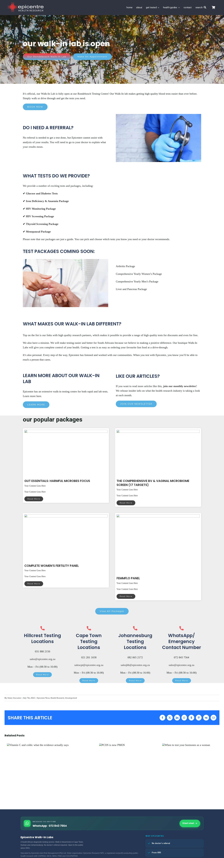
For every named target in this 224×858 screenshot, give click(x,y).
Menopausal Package (38, 231)
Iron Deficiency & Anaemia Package (47, 201)
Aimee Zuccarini (14, 698)
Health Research (57, 698)
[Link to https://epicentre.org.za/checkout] (213, 8)
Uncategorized (71, 698)
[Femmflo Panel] (158, 516)
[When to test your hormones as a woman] (186, 745)
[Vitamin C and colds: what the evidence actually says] (38, 745)
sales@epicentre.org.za (42, 659)
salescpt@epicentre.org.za (88, 665)
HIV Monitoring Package (41, 208)
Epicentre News (43, 698)
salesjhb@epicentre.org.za (135, 665)
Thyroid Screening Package (42, 223)
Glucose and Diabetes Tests (42, 193)
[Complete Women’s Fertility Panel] (65, 516)
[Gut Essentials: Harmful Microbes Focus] (65, 432)
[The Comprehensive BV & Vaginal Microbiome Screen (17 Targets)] (158, 432)
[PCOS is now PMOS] (112, 745)
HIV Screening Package (40, 216)
